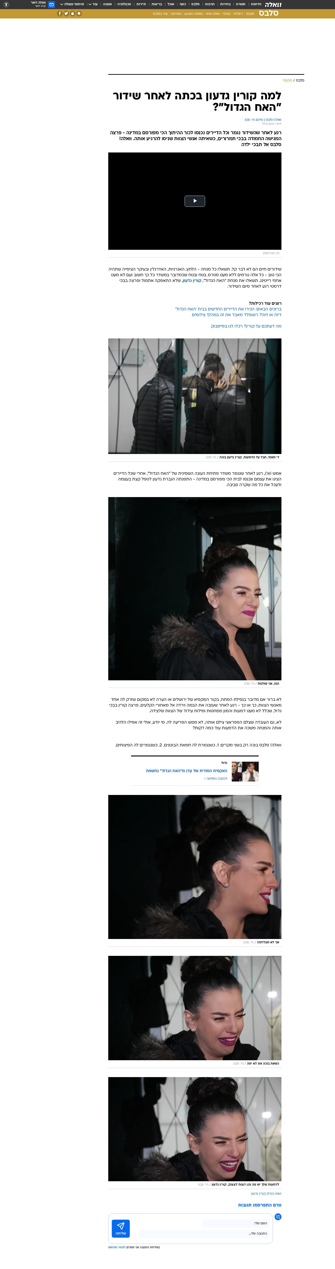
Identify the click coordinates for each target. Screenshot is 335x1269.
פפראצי (176, 14)
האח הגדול (274, 1193)
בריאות (157, 4)
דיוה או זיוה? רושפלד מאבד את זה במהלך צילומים (236, 315)
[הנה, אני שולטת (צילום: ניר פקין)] (194, 592)
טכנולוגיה (124, 4)
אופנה (107, 4)
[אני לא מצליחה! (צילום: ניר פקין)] (194, 871)
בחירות (225, 4)
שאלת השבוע (193, 14)
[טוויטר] (66, 13)
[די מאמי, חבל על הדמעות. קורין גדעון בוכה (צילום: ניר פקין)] (194, 400)
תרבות (210, 4)
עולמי (226, 14)
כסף (183, 4)
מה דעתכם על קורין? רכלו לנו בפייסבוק (246, 326)
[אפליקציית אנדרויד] (79, 13)
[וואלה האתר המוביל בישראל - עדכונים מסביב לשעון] (273, 4)
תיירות (141, 4)
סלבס (195, 4)
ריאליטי (238, 14)
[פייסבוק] (60, 13)
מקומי (250, 14)
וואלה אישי (213, 14)
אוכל (171, 4)
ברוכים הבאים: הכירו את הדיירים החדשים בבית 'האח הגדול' (228, 309)
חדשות (256, 4)
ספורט (240, 4)
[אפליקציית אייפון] (72, 13)
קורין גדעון (192, 281)
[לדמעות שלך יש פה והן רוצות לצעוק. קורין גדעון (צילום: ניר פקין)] (194, 1133)
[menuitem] (253, 4)
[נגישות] (6, 5)
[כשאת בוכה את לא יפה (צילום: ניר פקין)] (194, 1012)
